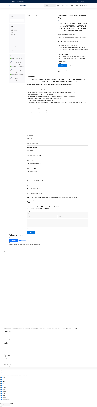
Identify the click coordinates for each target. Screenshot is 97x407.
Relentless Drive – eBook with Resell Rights (26, 244)
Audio (12, 29)
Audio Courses (14, 30)
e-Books (12, 34)
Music (12, 32)
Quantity (59, 63)
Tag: (59, 71)
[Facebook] (3, 329)
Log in (78, 1)
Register (82, 1)
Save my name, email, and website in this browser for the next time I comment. (41, 228)
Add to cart (63, 65)
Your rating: (29, 211)
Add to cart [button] (13, 240)
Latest (11, 48)
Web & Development (14, 46)
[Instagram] (5, 329)
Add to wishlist (69, 65)
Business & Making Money (62, 70)
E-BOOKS (60, 73)
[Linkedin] (7, 329)
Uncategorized (13, 50)
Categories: (60, 68)
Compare (73, 65)
